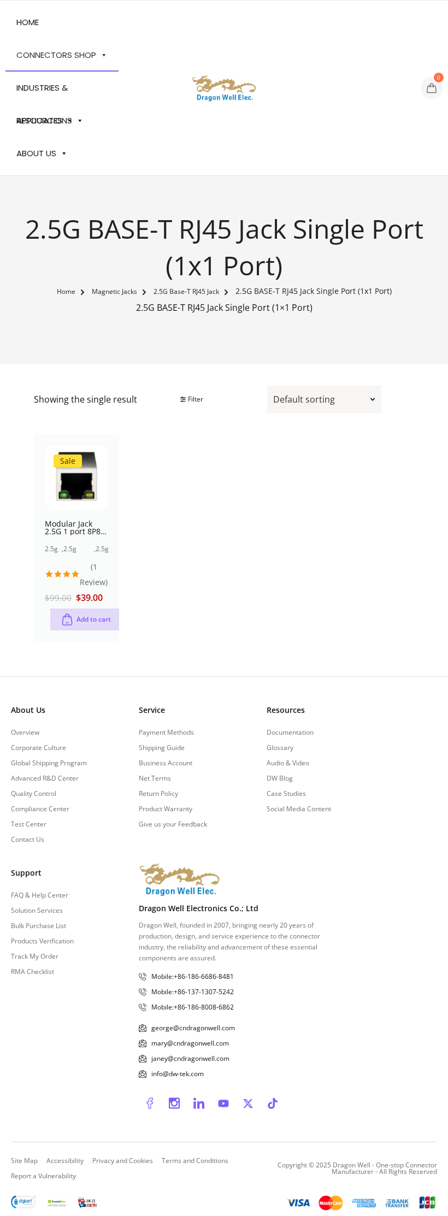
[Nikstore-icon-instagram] (174, 1103)
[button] (85, 619)
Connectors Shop (56, 55)
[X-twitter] (248, 1103)
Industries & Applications (44, 93)
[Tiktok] (273, 1103)
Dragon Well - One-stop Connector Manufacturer (384, 1168)
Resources (39, 120)
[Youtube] (223, 1103)
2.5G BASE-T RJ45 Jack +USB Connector (78, 549)
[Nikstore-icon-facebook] (150, 1103)
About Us (36, 153)
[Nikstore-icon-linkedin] (199, 1103)
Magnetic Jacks (114, 292)
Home (27, 22)
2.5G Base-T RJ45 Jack (186, 292)
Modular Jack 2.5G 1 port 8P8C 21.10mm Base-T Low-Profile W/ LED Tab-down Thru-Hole (75, 527)
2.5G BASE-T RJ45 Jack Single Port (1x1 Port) (105, 549)
